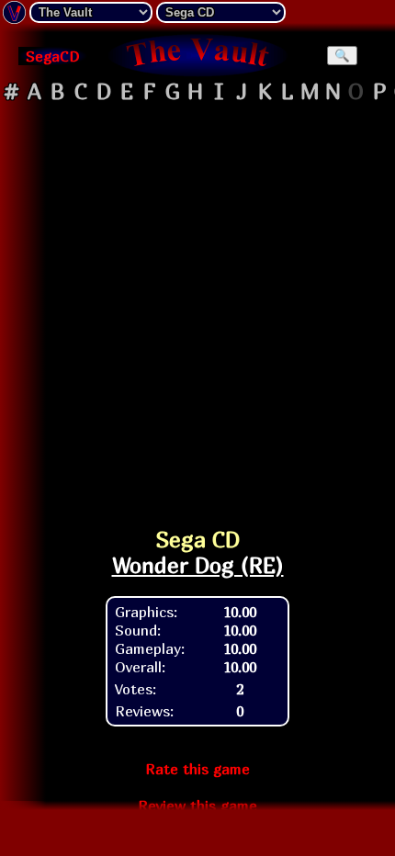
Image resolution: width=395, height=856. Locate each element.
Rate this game (197, 769)
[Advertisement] (197, 306)
